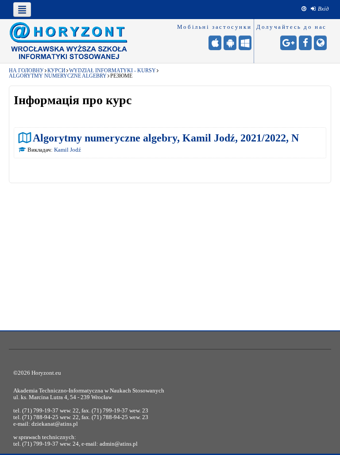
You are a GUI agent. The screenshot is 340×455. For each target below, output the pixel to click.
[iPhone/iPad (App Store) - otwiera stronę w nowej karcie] (215, 42)
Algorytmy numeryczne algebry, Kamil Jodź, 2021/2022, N (166, 137)
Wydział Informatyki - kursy (112, 70)
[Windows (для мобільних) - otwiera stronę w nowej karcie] (245, 42)
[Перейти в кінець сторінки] (304, 9)
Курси (56, 70)
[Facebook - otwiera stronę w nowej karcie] (305, 42)
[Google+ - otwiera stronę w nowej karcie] (288, 42)
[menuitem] (320, 9)
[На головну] (68, 41)
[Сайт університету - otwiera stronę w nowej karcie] (320, 42)
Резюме (121, 76)
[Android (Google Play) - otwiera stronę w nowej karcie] (230, 42)
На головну (26, 70)
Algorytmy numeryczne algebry (58, 76)
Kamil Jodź (67, 149)
